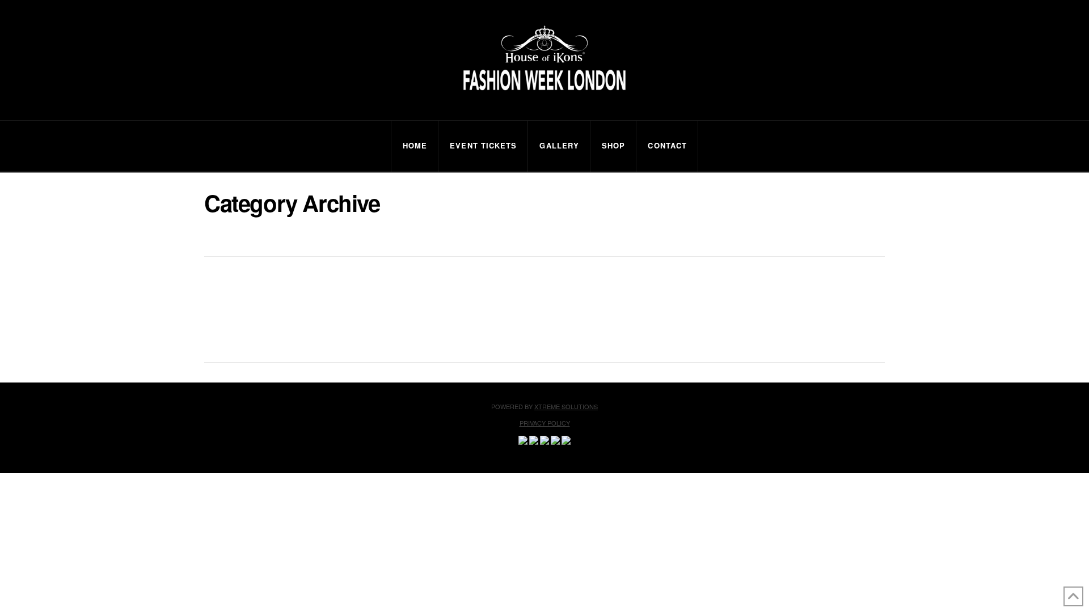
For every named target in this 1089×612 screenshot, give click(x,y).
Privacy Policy (545, 422)
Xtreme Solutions (566, 406)
